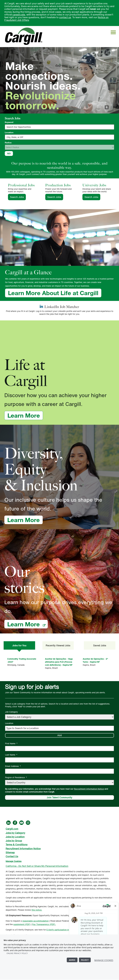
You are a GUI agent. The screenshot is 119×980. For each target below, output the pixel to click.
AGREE (72, 960)
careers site (18, 14)
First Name (11, 743)
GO (9, 153)
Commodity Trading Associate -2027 (21, 660)
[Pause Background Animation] (106, 107)
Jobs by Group (14, 840)
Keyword (9, 122)
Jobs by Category (15, 833)
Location (9, 132)
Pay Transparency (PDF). (44, 924)
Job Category (11, 711)
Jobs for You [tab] (19, 645)
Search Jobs (18, 197)
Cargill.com (12, 828)
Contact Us (12, 856)
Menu (113, 32)
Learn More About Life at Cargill (53, 293)
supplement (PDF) (21, 924)
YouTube (21, 823)
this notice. (36, 909)
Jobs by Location (15, 836)
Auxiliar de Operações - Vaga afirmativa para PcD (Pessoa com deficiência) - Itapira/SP (59, 661)
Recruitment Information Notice (89, 788)
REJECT (85, 960)
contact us (65, 17)
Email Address (13, 766)
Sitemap (10, 852)
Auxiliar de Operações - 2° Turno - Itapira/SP (95, 660)
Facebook (15, 823)
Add (59, 735)
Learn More (25, 415)
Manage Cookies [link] (13, 861)
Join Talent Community (59, 797)
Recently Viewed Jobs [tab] (58, 645)
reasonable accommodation (35, 920)
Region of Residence (16, 777)
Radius (8, 142)
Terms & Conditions (16, 844)
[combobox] (59, 137)
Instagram (28, 823)
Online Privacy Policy (17, 953)
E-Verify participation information (62, 929)
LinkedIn (8, 823)
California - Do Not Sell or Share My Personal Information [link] (37, 866)
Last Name (11, 754)
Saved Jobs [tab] (99, 645)
